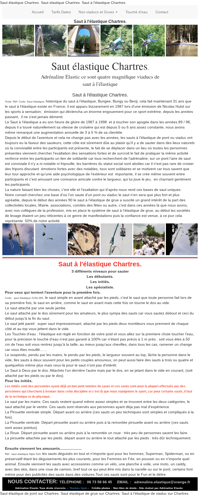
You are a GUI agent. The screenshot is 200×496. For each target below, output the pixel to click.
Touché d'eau (137, 12)
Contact (161, 12)
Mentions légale (78, 488)
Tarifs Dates (61, 12)
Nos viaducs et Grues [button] (97, 12)
